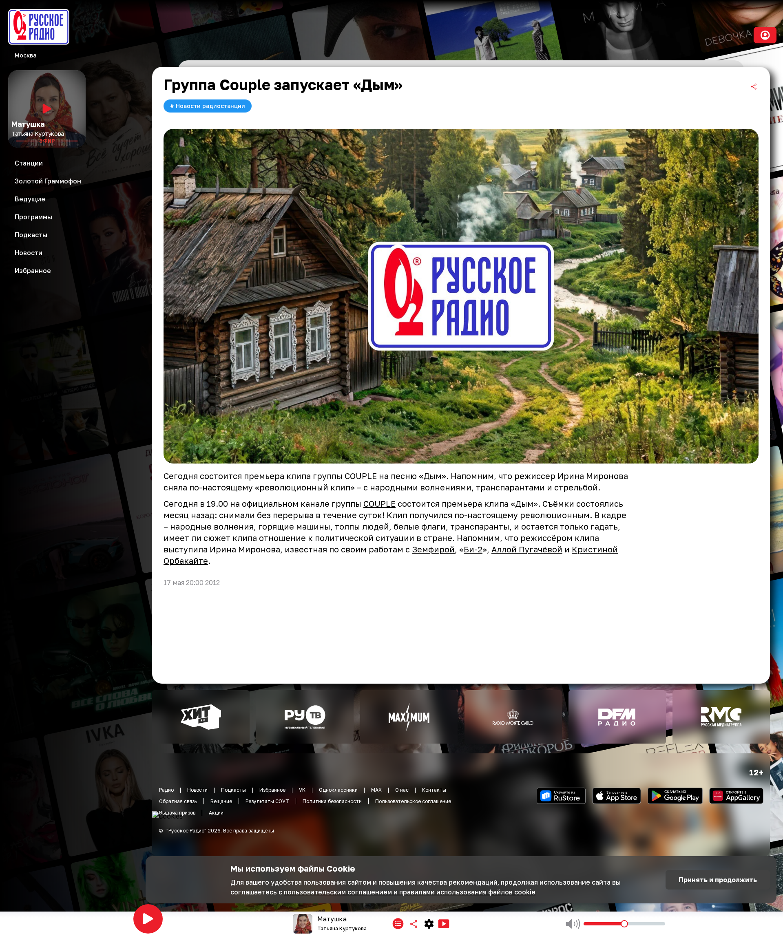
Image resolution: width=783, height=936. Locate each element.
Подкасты (233, 790)
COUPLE (379, 503)
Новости (197, 790)
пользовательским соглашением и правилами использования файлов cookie (409, 892)
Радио (166, 790)
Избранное (272, 790)
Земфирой (433, 549)
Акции (216, 813)
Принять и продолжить (718, 880)
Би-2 (473, 549)
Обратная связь (178, 801)
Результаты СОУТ (267, 801)
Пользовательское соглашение (413, 801)
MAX (376, 790)
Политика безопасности (332, 801)
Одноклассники (338, 790)
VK (302, 790)
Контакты (434, 790)
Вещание (221, 801)
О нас (402, 790)
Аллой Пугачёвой (526, 549)
